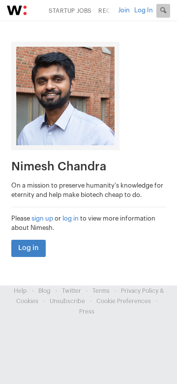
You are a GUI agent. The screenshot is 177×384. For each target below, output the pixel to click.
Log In (143, 10)
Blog (44, 291)
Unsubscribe (67, 301)
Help (20, 291)
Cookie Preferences (123, 301)
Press (86, 312)
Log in (28, 248)
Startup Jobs (70, 11)
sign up (42, 218)
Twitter (71, 291)
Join (124, 10)
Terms (101, 291)
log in (70, 218)
